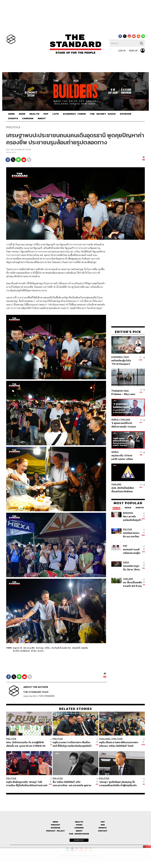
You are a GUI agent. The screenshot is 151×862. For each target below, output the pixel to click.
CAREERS (27, 119)
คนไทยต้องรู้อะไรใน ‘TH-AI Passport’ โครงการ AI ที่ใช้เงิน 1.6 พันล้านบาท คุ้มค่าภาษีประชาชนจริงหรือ (123, 362)
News (55, 822)
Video (79, 825)
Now (103, 825)
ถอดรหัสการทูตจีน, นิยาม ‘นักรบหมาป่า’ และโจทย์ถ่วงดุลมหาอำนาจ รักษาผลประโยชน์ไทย (132, 567)
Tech (126, 357)
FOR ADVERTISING (79, 834)
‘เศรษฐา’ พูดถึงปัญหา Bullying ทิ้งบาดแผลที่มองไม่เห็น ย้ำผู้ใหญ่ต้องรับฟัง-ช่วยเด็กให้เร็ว (118, 783)
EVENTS (13, 119)
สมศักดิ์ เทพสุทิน (81, 647)
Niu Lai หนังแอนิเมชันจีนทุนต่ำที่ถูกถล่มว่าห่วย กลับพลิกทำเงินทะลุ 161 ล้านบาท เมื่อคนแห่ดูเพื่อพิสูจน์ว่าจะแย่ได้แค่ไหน (132, 518)
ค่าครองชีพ (30, 647)
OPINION (125, 114)
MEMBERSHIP (79, 840)
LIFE (55, 114)
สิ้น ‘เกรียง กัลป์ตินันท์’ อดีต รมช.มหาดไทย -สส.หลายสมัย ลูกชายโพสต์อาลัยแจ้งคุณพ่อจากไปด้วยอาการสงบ (73, 783)
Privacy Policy (55, 831)
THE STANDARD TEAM (20, 149)
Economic (116, 357)
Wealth (79, 822)
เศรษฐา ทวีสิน (43, 647)
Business (128, 513)
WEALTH (34, 114)
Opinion (55, 828)
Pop (103, 822)
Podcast (55, 825)
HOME (11, 114)
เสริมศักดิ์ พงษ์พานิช (62, 647)
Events (103, 828)
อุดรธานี (18, 647)
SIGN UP (133, 50)
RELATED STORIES (75, 708)
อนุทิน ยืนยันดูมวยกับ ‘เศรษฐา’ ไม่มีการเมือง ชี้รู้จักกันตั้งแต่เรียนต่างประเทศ (26, 783)
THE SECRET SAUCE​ (103, 114)
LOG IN (121, 50)
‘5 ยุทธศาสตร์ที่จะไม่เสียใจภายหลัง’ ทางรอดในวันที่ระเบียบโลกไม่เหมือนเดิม (123, 424)
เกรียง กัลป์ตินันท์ (22, 650)
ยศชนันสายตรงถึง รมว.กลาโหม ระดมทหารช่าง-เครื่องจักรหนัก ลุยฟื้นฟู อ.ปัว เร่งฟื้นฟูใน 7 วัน (132, 534)
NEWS (22, 114)
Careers (79, 828)
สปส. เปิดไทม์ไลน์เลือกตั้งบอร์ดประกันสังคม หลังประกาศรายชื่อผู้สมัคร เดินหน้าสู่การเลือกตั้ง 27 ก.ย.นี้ (122, 489)
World (115, 419)
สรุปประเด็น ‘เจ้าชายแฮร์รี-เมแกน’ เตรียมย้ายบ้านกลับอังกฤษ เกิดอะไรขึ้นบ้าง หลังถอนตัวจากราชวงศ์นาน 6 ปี (123, 457)
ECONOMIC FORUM (74, 114)
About (79, 831)
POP (45, 114)
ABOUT (42, 119)
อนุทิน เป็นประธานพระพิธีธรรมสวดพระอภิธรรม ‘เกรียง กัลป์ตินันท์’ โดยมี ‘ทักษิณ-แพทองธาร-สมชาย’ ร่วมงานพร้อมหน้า (118, 744)
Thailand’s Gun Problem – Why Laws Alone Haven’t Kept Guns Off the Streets (123, 392)
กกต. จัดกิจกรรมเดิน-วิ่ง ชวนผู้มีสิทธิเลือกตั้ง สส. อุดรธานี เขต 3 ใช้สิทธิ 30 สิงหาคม (25, 744)
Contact (102, 831)
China (126, 562)
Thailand (125, 419)
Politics (13, 127)
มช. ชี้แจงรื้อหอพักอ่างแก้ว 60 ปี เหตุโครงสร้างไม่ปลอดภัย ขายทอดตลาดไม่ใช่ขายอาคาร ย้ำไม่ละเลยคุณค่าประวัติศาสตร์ (132, 584)
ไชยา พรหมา (38, 650)
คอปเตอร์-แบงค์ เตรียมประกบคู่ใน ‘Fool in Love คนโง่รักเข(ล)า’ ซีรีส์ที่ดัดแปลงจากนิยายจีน (132, 551)
